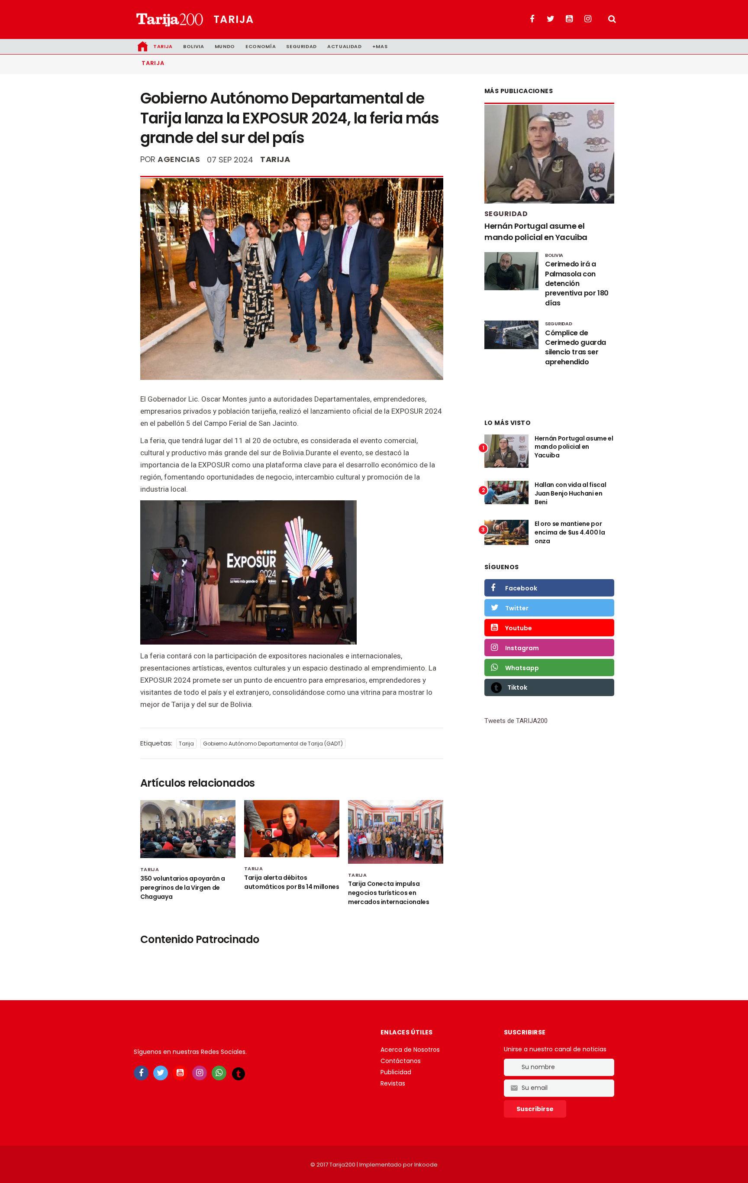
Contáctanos (400, 1061)
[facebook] (141, 1073)
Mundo (225, 46)
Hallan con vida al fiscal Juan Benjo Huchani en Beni (570, 493)
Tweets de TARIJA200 (516, 721)
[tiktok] (238, 1073)
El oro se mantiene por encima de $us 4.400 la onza (570, 532)
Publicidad (395, 1072)
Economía (260, 46)
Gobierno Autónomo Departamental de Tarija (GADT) (273, 743)
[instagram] (199, 1073)
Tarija (233, 19)
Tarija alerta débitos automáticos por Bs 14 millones (291, 882)
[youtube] (180, 1073)
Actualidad (344, 46)
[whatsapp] (219, 1073)
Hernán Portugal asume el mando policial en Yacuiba (535, 231)
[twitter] (160, 1073)
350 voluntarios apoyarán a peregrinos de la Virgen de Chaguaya (182, 887)
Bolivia (193, 46)
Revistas (392, 1083)
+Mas (380, 46)
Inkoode (426, 1164)
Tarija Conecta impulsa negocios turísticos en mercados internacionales (388, 892)
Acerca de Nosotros (410, 1049)
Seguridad (301, 46)
